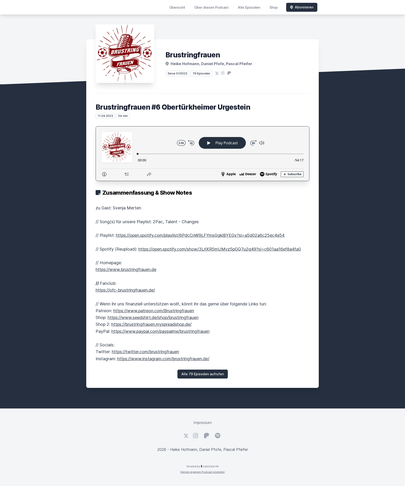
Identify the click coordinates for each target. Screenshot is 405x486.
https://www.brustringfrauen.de (126, 269)
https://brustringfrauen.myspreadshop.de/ (151, 324)
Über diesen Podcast (212, 7)
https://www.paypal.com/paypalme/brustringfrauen (160, 331)
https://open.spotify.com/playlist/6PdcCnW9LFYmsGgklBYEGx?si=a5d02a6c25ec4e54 (200, 235)
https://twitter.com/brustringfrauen (145, 351)
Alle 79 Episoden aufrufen (202, 374)
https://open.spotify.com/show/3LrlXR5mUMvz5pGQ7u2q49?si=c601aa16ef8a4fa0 (219, 249)
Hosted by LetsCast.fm (203, 466)
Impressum (202, 422)
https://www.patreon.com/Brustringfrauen (153, 310)
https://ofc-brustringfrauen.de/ (125, 290)
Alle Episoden (249, 7)
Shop (274, 7)
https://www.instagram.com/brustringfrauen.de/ (163, 358)
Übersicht (177, 7)
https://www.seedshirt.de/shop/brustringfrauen (153, 317)
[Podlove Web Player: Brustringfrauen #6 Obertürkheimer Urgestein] (202, 153)
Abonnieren (304, 7)
